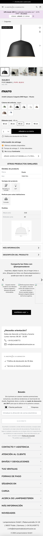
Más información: (11, 248)
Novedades (8, 513)
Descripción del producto (15, 255)
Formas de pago (11, 476)
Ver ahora (23, 13)
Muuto (24, 172)
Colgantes (7, 21)
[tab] (21, 447)
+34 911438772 (14, 340)
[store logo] (16, 7)
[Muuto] (13, 91)
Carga (5, 490)
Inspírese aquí (20, 312)
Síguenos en (9, 483)
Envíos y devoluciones (15, 461)
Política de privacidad (28, 435)
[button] (4, 71)
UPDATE (20, 16)
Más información (12, 505)
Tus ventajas (9, 468)
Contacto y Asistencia (15, 446)
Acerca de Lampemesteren (18, 498)
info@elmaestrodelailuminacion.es (21, 344)
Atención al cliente (14, 454)
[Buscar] (36, 7)
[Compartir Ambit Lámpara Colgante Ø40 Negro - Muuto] (39, 31)
